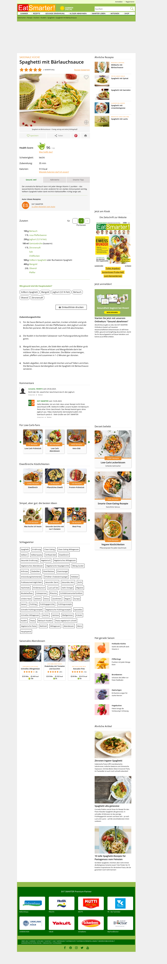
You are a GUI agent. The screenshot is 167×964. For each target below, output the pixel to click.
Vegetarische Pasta (28, 626)
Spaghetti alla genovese (107, 805)
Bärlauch (33, 231)
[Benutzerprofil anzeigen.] (31, 405)
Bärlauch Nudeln (45, 620)
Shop (126, 13)
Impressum (61, 941)
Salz (31, 251)
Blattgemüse (67, 615)
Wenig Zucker (78, 566)
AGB (54, 941)
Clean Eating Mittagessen (68, 549)
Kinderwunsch (39, 588)
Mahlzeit (43, 626)
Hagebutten (117, 705)
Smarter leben (98, 13)
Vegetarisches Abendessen (32, 566)
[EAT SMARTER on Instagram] (76, 947)
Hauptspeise (26, 631)
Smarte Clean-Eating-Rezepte (113, 503)
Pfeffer (32, 272)
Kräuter (79, 615)
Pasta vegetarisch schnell (66, 620)
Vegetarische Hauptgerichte (57, 566)
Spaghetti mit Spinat (119, 78)
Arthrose (24, 571)
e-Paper (128, 266)
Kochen (46, 615)
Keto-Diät (77, 448)
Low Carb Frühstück (33, 448)
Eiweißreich (33, 487)
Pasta (32, 620)
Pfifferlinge (116, 659)
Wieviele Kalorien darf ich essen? (54, 172)
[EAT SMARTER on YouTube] (87, 947)
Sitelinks (40, 941)
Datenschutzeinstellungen (87, 941)
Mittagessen (55, 626)
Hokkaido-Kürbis (119, 643)
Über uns (24, 941)
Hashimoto (25, 588)
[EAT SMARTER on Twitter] (82, 947)
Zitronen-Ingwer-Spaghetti (108, 760)
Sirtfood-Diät (50, 555)
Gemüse (55, 615)
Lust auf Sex (53, 588)
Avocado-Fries (79, 669)
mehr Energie (67, 588)
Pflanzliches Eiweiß (55, 487)
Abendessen (69, 626)
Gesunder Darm (51, 582)
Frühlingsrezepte (65, 604)
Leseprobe (99, 266)
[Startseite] (37, 7)
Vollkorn (24, 555)
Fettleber (74, 577)
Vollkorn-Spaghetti (37, 260)
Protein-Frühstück (76, 487)
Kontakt (48, 941)
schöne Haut (26, 599)
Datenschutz (71, 941)
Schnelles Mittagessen (30, 615)
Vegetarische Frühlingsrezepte (58, 609)
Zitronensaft (35, 247)
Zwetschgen (117, 690)
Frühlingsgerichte (47, 604)
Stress (46, 599)
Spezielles (78, 609)
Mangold (33, 264)
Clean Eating (49, 549)
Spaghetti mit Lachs (119, 119)
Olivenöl (33, 268)
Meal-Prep (76, 526)
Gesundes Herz (68, 582)
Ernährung (36, 549)
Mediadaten (47, 943)
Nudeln (24, 620)
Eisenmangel (62, 571)
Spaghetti (25, 549)
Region (67, 599)
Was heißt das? (46, 152)
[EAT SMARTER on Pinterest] (70, 947)
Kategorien (57, 943)
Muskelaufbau (27, 593)
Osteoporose (41, 593)
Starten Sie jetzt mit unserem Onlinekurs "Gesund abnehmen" (111, 320)
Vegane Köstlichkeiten (112, 544)
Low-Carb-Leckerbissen (113, 462)
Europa (77, 599)
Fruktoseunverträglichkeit (31, 582)
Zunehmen (56, 599)
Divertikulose (48, 571)
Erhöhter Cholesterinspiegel (56, 577)
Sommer (24, 13)
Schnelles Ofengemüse (30, 669)
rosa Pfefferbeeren (38, 235)
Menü (79, 626)
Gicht (80, 582)
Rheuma (53, 593)
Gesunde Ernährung (55, 13)
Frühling (33, 604)
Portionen (81, 225)
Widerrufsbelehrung (106, 941)
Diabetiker (35, 571)
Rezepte (36, 13)
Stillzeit (38, 599)
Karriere (32, 941)
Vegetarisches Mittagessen (65, 560)
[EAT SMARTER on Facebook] (64, 947)
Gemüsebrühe (36, 243)
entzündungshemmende (31, 577)
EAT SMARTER (42, 401)
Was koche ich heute (32, 526)
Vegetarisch (45, 560)
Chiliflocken (34, 256)
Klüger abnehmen (78, 13)
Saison (23, 604)
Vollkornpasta (36, 555)
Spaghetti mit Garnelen (121, 90)
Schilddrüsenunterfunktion (71, 593)
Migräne (79, 588)
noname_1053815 (35, 389)
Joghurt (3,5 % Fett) (38, 239)
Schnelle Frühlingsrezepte (31, 609)
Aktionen (115, 13)
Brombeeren (117, 674)
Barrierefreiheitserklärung (31, 943)
